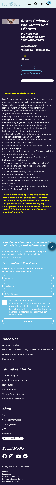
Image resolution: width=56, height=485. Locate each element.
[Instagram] (11, 456)
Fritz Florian (31, 45)
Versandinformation (12, 419)
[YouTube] (18, 456)
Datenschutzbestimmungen (33, 311)
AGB (4, 429)
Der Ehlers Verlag (10, 345)
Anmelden (28, 321)
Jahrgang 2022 (43, 49)
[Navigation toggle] (52, 4)
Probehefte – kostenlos (13, 398)
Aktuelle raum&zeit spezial (15, 380)
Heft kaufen (7, 384)
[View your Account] (42, 4)
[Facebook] (4, 456)
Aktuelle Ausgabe (10, 375)
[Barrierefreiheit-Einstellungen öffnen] (52, 246)
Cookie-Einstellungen (10, 481)
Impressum (6, 474)
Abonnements (9, 389)
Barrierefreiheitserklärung (12, 479)
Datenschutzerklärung (11, 476)
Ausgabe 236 (27, 49)
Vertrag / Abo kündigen (13, 394)
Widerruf (6, 433)
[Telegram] (25, 456)
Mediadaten (8, 359)
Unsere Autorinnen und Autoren (17, 354)
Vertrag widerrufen (13, 438)
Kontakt (5, 471)
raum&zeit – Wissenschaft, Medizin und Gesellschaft (27, 349)
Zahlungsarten (9, 424)
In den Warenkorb (31, 73)
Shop (4, 415)
